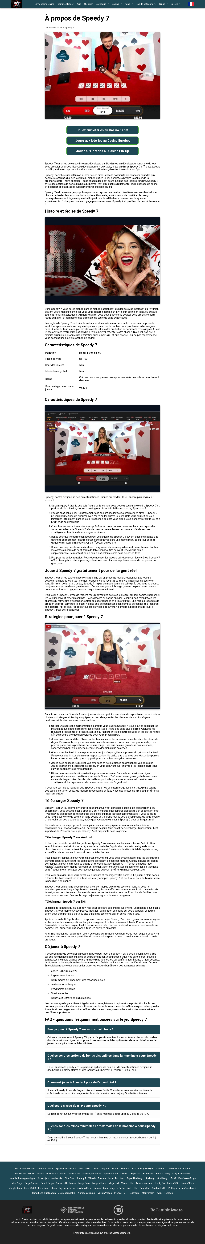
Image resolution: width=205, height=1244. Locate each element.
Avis (79, 4)
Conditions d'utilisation (44, 1193)
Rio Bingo (150, 1178)
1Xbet (95, 1168)
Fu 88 (173, 1178)
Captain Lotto (159, 1188)
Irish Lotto (132, 1188)
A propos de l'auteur (65, 1168)
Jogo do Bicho (117, 1188)
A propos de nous (86, 1193)
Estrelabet (148, 1173)
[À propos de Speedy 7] (16, 4)
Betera (159, 1173)
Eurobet (125, 1168)
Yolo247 (124, 1173)
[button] (102, 4)
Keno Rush (43, 1188)
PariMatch (20, 1173)
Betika (40, 1173)
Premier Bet (120, 1193)
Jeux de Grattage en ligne (22, 1178)
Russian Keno (101, 1188)
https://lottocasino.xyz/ (118, 1232)
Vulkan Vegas (105, 1193)
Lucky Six (160, 1183)
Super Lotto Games (66, 1183)
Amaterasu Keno (144, 1183)
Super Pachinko (116, 1178)
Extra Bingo (16, 1183)
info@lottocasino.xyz (92, 1232)
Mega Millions (99, 1183)
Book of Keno (187, 1183)
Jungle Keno (15, 1188)
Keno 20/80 (30, 1188)
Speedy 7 (81, 1178)
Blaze (63, 1173)
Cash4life (145, 1188)
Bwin (159, 1193)
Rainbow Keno (84, 1188)
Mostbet (160, 1168)
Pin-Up (31, 1173)
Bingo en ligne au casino (177, 1173)
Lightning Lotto (67, 1188)
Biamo (115, 1168)
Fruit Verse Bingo (187, 1178)
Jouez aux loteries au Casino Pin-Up (102, 151)
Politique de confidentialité (182, 1188)
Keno (54, 1188)
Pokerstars (52, 1173)
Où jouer (88, 4)
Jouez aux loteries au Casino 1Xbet (102, 130)
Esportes (135, 1173)
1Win (87, 1168)
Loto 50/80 (173, 1183)
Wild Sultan (74, 1173)
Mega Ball (114, 1183)
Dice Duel (69, 1178)
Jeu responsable (66, 1193)
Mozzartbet (148, 1193)
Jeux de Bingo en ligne (142, 1168)
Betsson (168, 1193)
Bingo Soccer (31, 1183)
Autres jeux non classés (50, 1178)
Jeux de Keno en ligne (179, 1168)
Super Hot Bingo (135, 1178)
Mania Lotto (127, 1183)
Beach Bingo (47, 1183)
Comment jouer (65, 4)
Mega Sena (84, 1183)
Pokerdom (134, 1193)
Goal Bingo (162, 1178)
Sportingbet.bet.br (91, 1173)
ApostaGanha (111, 1173)
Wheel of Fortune (97, 1178)
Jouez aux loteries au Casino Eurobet (102, 140)
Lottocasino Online (44, 4)
